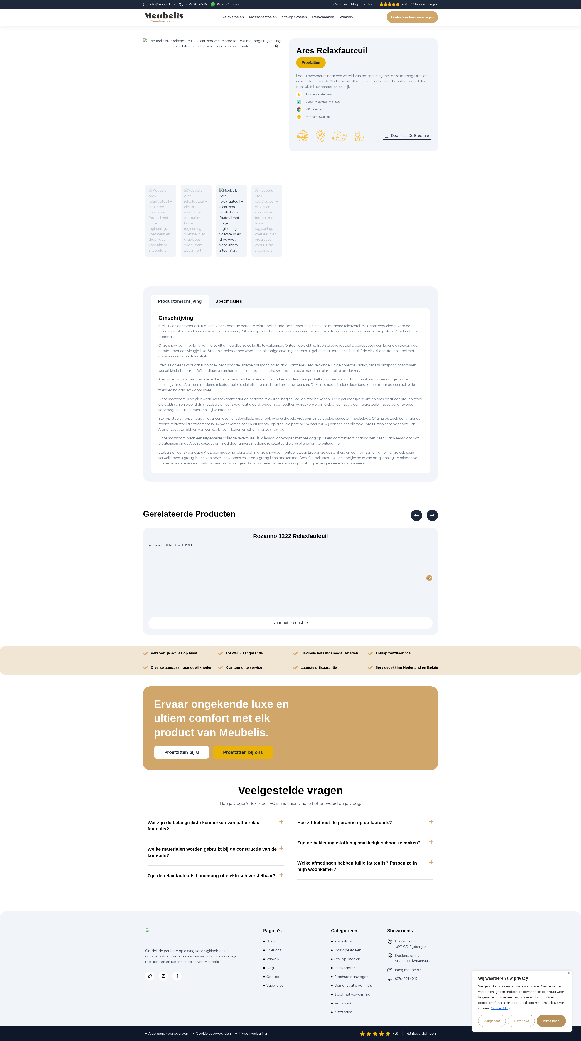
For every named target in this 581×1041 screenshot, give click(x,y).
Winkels (346, 17)
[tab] (180, 301)
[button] (416, 515)
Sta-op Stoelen (294, 17)
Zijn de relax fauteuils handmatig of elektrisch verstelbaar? (212, 875)
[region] (522, 1001)
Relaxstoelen (233, 17)
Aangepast (492, 1021)
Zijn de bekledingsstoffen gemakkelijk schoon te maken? (359, 842)
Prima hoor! (551, 1021)
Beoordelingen (424, 1034)
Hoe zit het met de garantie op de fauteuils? (344, 822)
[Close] (569, 973)
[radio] (429, 578)
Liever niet (521, 1021)
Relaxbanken (323, 17)
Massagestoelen (263, 17)
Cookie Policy (500, 1008)
